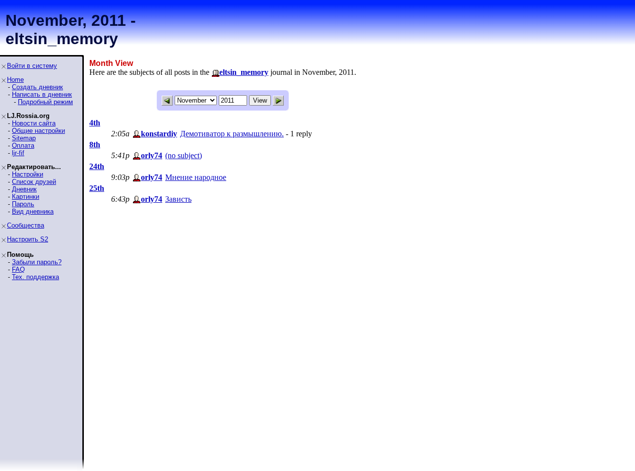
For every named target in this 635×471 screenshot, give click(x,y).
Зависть (178, 199)
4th (94, 122)
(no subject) (183, 155)
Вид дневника (33, 211)
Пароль (23, 204)
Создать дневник (37, 87)
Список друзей (34, 181)
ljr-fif (18, 153)
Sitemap (24, 138)
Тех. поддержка (35, 277)
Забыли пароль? (37, 262)
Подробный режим (45, 102)
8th (94, 144)
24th (96, 166)
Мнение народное (195, 177)
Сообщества (25, 225)
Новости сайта (34, 123)
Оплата (23, 145)
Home (15, 79)
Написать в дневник (42, 94)
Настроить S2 (27, 239)
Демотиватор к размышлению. (232, 133)
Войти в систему (32, 65)
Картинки (25, 196)
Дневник (24, 189)
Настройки (27, 174)
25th (96, 188)
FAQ (18, 269)
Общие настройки (38, 130)
